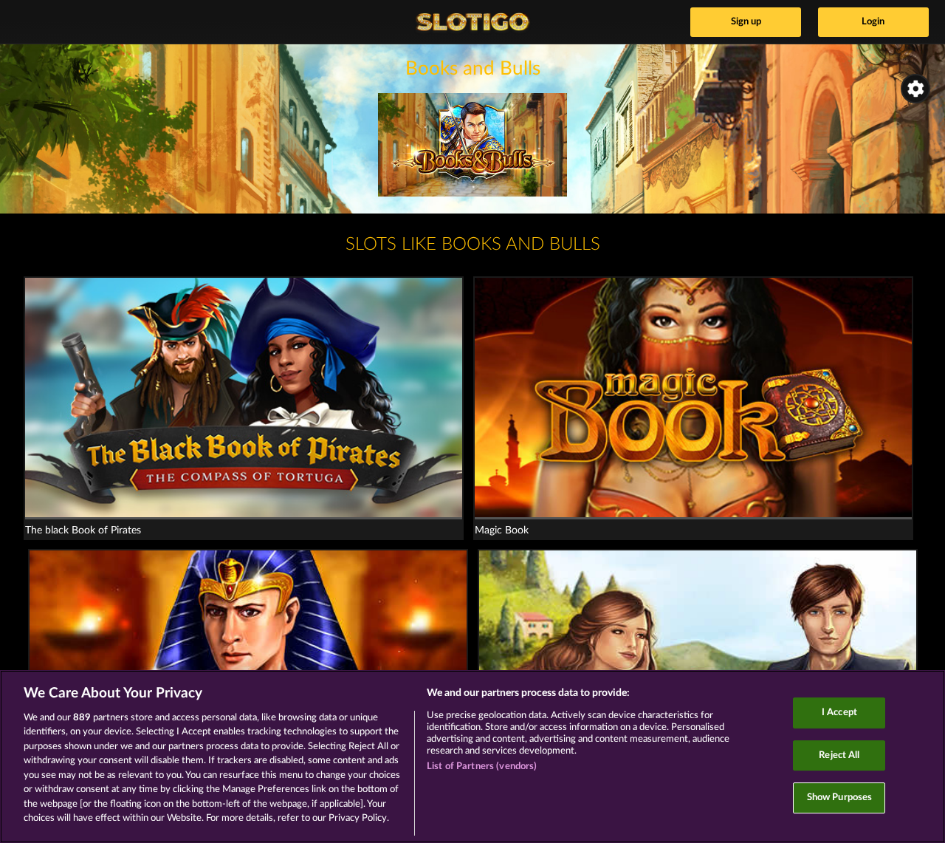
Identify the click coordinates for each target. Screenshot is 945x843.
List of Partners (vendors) (482, 766)
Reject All (839, 755)
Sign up (746, 22)
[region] (472, 756)
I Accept (839, 712)
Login (873, 22)
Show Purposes (840, 797)
